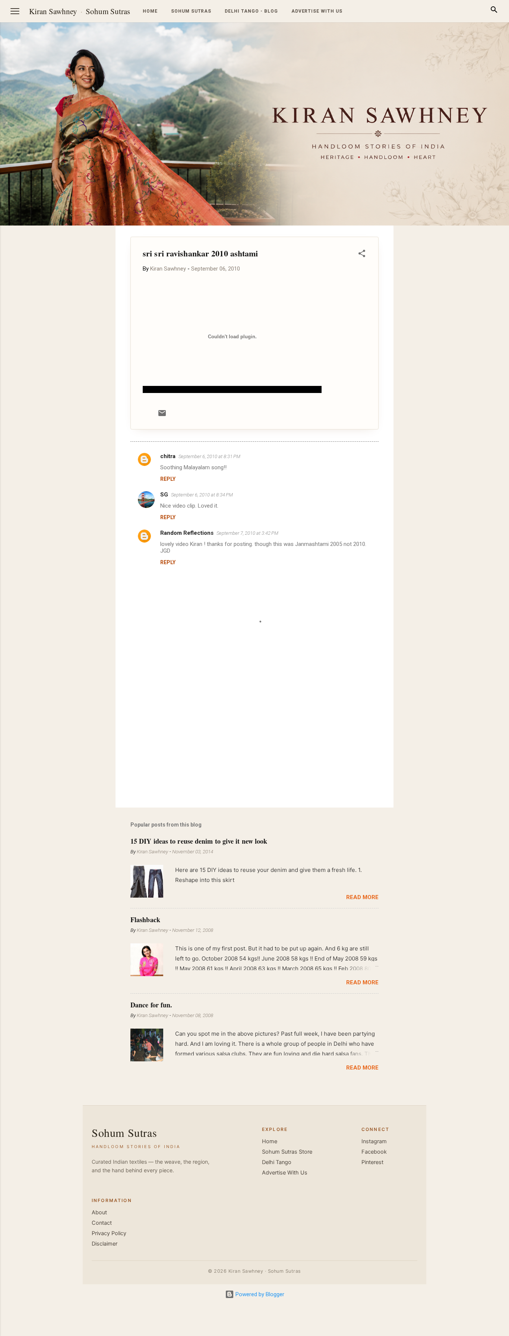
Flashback (145, 919)
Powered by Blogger (259, 1294)
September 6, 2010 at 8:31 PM (209, 456)
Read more (362, 897)
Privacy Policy (109, 1233)
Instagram (374, 1141)
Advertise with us (316, 11)
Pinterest (372, 1162)
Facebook (374, 1151)
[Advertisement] (473, 337)
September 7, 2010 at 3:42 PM (247, 533)
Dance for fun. (151, 1005)
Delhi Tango (276, 1162)
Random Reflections (187, 533)
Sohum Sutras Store (287, 1151)
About (99, 1212)
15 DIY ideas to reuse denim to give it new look (198, 841)
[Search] (494, 11)
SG (164, 494)
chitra (168, 456)
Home (150, 11)
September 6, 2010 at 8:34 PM (202, 495)
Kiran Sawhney (53, 11)
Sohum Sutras (108, 11)
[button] (361, 255)
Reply (168, 479)
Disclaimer (104, 1243)
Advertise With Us (284, 1172)
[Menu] (14, 11)
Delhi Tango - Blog (251, 11)
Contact (102, 1223)
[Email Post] (162, 415)
